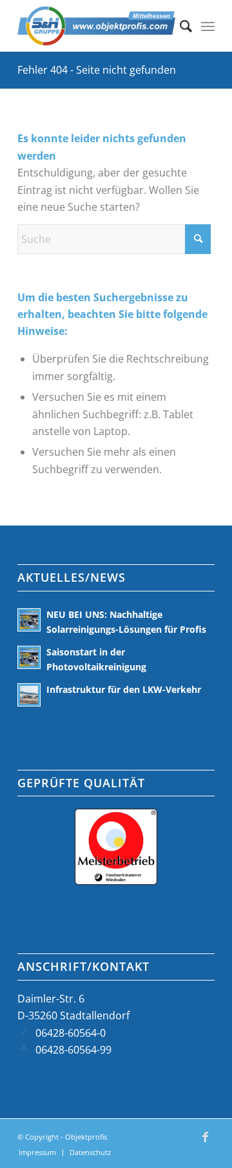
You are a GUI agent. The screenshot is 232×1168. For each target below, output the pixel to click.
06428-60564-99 (73, 1050)
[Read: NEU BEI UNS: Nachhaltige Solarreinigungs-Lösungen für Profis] (29, 620)
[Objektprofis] (96, 26)
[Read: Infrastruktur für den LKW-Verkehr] (29, 694)
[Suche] (179, 26)
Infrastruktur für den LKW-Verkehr (123, 689)
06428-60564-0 (70, 1033)
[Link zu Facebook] (205, 1143)
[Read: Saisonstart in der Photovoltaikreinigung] (29, 657)
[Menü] (208, 25)
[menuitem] (179, 26)
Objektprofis (86, 1136)
